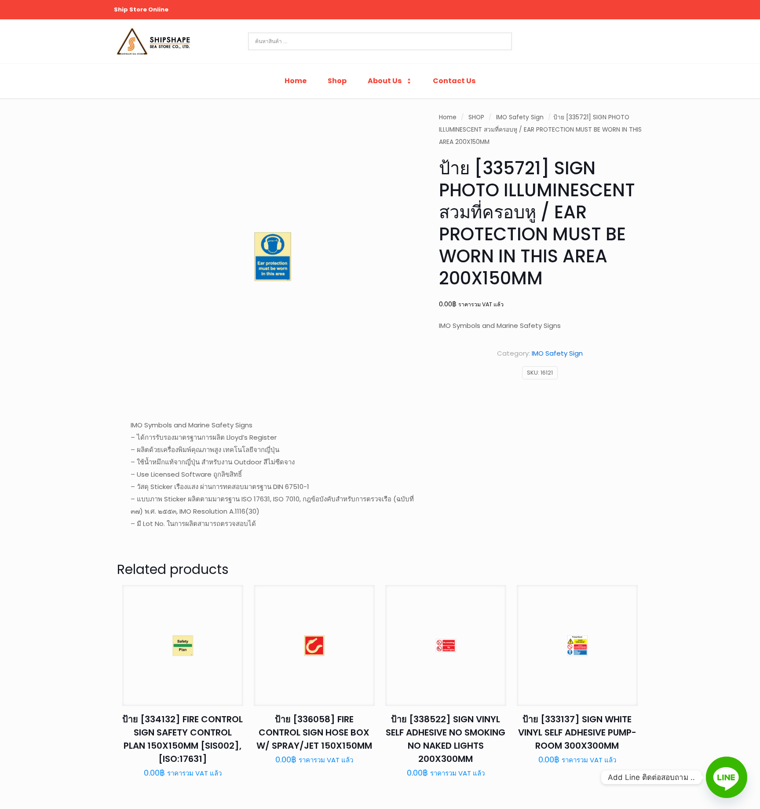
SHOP (476, 117)
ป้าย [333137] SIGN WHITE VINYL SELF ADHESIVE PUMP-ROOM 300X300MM (577, 732)
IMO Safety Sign (520, 117)
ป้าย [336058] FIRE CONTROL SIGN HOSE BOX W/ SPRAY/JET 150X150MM (314, 732)
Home (448, 117)
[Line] (726, 777)
